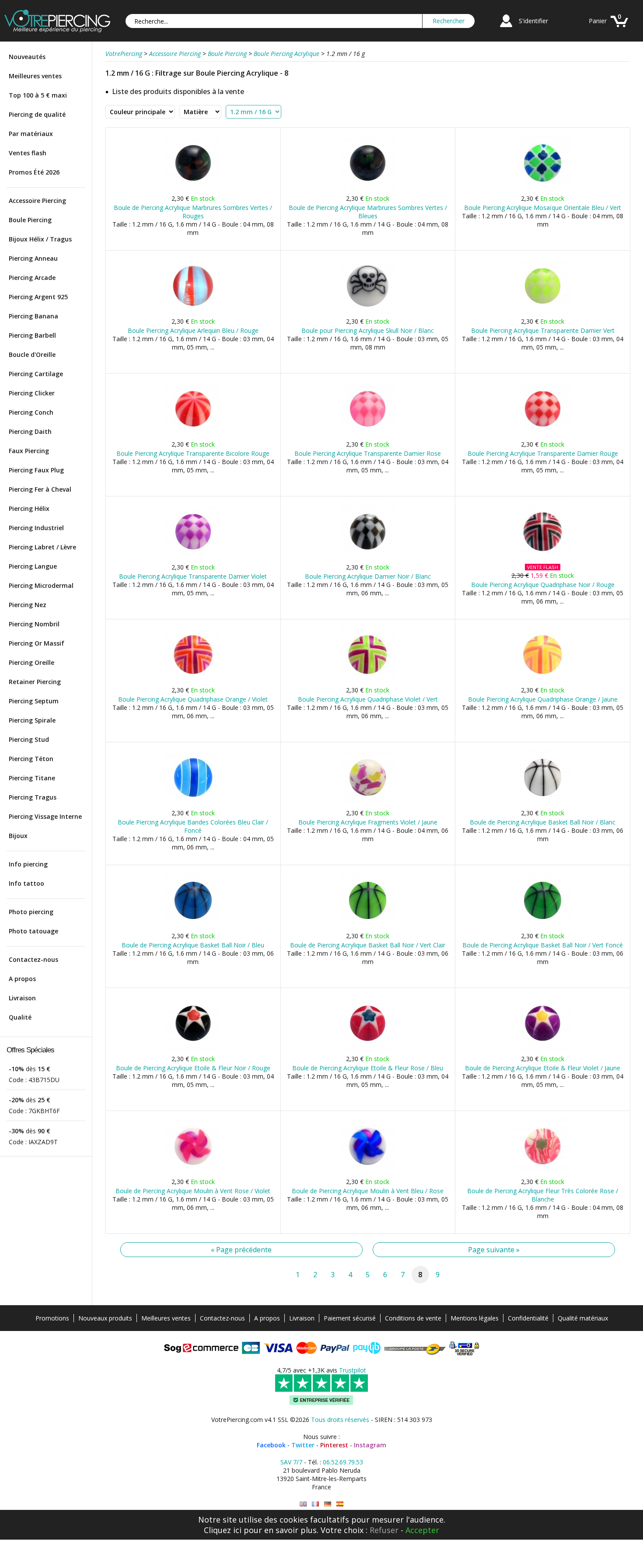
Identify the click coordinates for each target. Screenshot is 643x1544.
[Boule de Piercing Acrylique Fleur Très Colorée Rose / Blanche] (542, 1172)
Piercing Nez (27, 605)
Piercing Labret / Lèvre (42, 547)
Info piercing (28, 864)
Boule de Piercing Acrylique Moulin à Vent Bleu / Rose (368, 1191)
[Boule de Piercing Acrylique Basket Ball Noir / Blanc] (542, 804)
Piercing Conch (31, 412)
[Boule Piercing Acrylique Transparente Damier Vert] (542, 312)
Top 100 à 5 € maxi (38, 95)
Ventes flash (27, 153)
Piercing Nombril (34, 624)
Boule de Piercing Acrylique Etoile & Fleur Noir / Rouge (193, 1068)
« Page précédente (241, 1249)
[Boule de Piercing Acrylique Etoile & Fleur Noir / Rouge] (193, 1049)
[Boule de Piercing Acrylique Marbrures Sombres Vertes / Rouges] (193, 189)
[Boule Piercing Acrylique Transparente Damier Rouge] (542, 435)
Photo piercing (31, 912)
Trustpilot (352, 1370)
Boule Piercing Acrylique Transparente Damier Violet (193, 576)
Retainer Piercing (35, 682)
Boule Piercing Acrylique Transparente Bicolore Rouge (192, 453)
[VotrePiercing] (57, 30)
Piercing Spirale (32, 720)
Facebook (271, 1445)
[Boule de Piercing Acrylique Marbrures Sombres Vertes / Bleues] (367, 189)
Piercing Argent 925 (38, 297)
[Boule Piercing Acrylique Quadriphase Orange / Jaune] (542, 681)
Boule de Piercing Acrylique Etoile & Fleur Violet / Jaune (542, 1068)
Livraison (22, 998)
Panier (598, 21)
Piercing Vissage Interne (45, 816)
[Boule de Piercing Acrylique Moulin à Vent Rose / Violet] (193, 1172)
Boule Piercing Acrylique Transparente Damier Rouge (543, 453)
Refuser (384, 1530)
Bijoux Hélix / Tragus (40, 239)
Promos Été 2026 (34, 172)
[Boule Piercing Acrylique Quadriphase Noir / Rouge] (542, 558)
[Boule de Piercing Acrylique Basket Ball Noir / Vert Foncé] (542, 926)
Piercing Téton (31, 759)
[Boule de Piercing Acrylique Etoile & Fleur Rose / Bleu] (367, 1049)
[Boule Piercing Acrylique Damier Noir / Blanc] (367, 558)
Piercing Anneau (33, 258)
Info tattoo (26, 883)
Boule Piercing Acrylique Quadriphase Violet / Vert (368, 699)
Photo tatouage (33, 931)
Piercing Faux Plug (36, 470)
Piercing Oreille (31, 662)
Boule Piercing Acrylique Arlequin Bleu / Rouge (193, 330)
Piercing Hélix (29, 508)
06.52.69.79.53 (343, 1462)
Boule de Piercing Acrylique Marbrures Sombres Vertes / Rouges (193, 211)
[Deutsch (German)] (328, 1504)
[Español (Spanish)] (340, 1504)
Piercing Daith (30, 431)
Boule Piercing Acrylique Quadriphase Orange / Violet (193, 699)
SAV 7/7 (291, 1462)
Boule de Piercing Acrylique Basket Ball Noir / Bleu (193, 945)
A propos (22, 979)
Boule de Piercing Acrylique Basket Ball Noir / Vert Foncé (542, 945)
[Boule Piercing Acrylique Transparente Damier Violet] (193, 558)
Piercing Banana (33, 316)
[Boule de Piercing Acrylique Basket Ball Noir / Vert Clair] (367, 926)
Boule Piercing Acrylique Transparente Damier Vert (543, 330)
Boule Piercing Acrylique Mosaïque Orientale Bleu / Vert (542, 207)
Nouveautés (27, 56)
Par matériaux (31, 133)
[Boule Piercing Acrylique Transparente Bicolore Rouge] (193, 435)
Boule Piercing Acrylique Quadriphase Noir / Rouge (543, 584)
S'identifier (533, 21)
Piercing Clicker (32, 393)
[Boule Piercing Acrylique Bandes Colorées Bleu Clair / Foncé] (193, 804)
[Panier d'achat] (619, 28)
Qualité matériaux (583, 1318)
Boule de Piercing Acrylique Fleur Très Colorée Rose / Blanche (542, 1195)
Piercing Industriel (36, 528)
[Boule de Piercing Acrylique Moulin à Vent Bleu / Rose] (367, 1172)
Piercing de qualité (37, 114)
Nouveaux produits (105, 1318)
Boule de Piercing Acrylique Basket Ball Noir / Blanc (542, 822)
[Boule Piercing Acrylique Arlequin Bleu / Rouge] (193, 312)
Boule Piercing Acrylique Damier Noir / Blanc (368, 576)
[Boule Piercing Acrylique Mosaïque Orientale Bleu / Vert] (542, 189)
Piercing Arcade (32, 277)
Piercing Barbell (32, 335)
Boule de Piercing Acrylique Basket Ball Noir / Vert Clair (367, 945)
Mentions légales (475, 1318)
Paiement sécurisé (350, 1318)
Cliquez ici (222, 1530)
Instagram (370, 1445)
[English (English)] (303, 1504)
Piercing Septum (34, 701)
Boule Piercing (30, 220)
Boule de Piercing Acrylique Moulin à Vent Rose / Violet (192, 1191)
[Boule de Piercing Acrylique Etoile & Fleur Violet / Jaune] (542, 1049)
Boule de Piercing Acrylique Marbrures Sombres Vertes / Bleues (368, 211)
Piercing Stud (29, 739)
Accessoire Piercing (37, 200)
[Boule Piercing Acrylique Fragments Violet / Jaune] (367, 804)
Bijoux (18, 835)
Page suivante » (494, 1249)
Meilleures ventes (35, 76)
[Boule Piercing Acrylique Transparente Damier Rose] (367, 435)
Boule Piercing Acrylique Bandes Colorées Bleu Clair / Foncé (193, 826)
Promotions (52, 1318)
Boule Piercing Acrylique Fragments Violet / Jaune (367, 822)
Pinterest (334, 1445)
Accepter (422, 1530)
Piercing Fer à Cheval (40, 489)
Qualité (20, 1017)
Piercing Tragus (32, 797)
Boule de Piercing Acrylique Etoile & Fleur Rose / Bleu (367, 1068)
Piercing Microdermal (41, 585)
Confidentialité (528, 1318)
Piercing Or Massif (36, 643)
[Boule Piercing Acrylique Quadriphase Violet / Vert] (367, 681)
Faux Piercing (29, 451)
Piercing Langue (33, 566)
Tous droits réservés (340, 1419)
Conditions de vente (413, 1318)
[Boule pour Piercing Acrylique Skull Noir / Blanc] (367, 312)
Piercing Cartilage (36, 374)
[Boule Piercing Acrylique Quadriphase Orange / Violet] (193, 681)
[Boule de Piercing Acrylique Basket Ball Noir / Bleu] (193, 926)
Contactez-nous (33, 959)
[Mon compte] (506, 28)
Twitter (303, 1445)
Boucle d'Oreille (32, 354)
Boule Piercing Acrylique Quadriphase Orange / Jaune (543, 699)
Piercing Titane (32, 778)
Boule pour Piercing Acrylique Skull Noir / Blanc (367, 330)
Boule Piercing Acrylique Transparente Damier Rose (367, 453)
